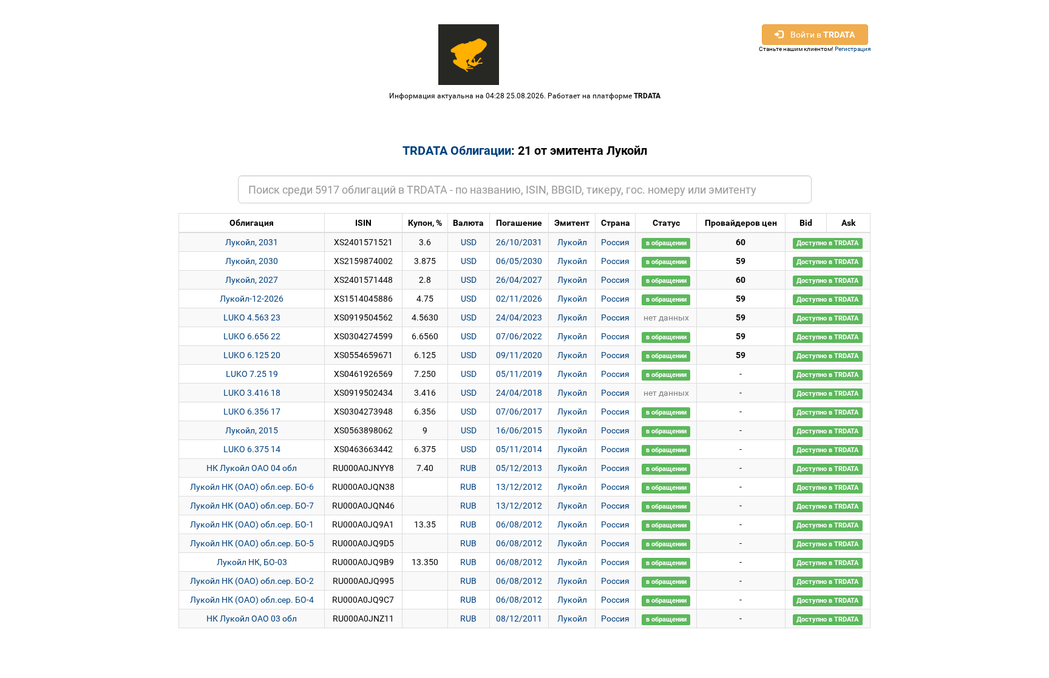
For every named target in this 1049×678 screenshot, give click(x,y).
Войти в (819, 34)
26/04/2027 (519, 280)
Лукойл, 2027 (251, 280)
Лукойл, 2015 (251, 430)
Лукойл (572, 242)
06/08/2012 (519, 524)
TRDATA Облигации (456, 150)
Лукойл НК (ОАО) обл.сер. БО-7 (252, 505)
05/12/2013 (519, 468)
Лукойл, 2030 (251, 261)
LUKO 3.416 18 (251, 393)
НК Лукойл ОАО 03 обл (251, 618)
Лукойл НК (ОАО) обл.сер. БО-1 (252, 524)
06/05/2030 (519, 261)
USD (469, 242)
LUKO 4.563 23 (251, 317)
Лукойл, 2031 (251, 242)
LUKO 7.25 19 (252, 374)
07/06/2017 (519, 411)
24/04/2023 (519, 317)
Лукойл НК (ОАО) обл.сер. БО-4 (252, 600)
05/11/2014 (519, 449)
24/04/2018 (519, 393)
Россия (615, 242)
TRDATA (647, 96)
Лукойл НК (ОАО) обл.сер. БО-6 (252, 487)
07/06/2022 (519, 336)
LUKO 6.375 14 (251, 449)
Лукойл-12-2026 (251, 298)
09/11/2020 (519, 355)
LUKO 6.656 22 (251, 336)
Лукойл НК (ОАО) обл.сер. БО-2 (252, 581)
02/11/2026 (519, 298)
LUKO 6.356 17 (251, 411)
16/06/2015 (519, 430)
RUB (468, 468)
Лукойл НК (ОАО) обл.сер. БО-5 (252, 543)
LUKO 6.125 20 (251, 355)
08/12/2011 (519, 618)
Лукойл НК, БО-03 (252, 562)
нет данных (666, 317)
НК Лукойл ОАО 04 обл (251, 468)
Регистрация (853, 49)
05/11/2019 (519, 374)
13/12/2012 (519, 487)
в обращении (666, 243)
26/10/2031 (519, 242)
